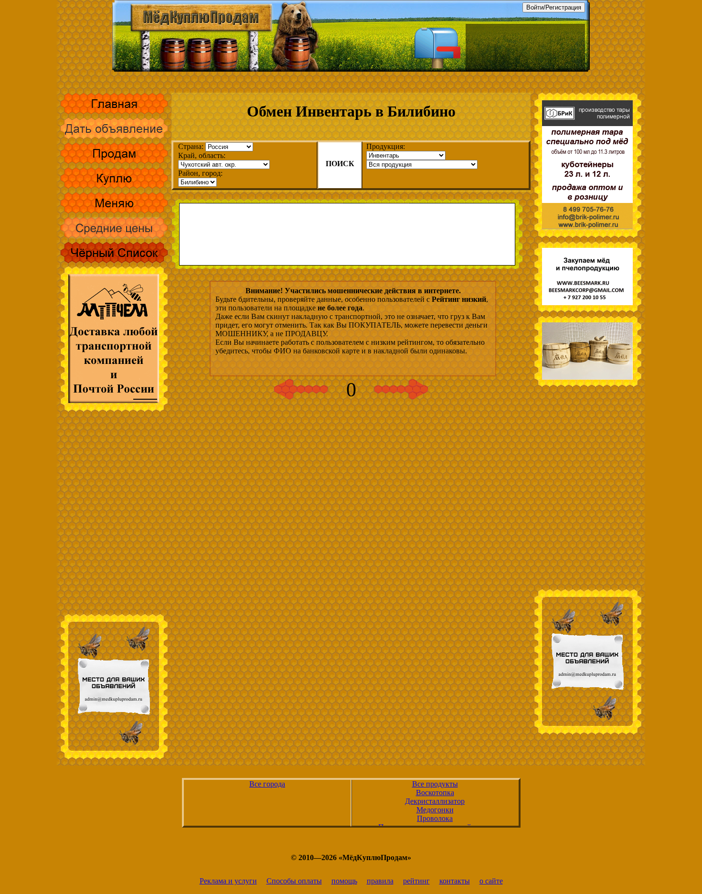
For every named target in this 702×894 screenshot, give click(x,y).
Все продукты (435, 784)
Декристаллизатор (435, 801)
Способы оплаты (294, 881)
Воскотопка (435, 792)
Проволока (435, 818)
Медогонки (435, 810)
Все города (267, 784)
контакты (454, 881)
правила (380, 881)
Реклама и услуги (228, 881)
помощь (344, 881)
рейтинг (416, 881)
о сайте (491, 881)
